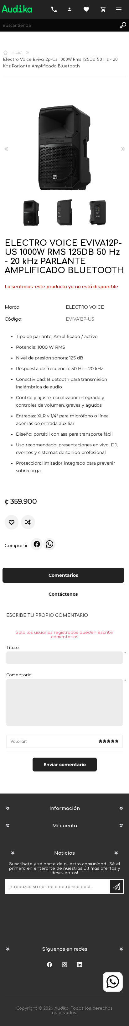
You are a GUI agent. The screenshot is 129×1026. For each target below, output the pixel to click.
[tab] (63, 576)
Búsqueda (122, 25)
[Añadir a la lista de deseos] (11, 522)
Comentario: (19, 675)
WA (49, 544)
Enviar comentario (65, 764)
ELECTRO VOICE (85, 307)
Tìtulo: (12, 647)
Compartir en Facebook (37, 544)
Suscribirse (116, 886)
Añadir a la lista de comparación (28, 522)
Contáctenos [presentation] (63, 594)
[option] (31, 212)
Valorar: (18, 741)
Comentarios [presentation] (63, 575)
